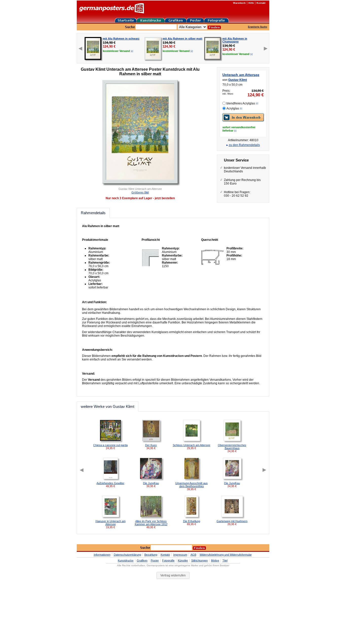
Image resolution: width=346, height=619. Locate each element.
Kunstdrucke (125, 560)
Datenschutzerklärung (127, 554)
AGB (193, 554)
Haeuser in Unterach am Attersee (110, 523)
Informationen (102, 554)
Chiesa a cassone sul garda (110, 445)
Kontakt (261, 3)
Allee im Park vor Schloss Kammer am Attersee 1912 (151, 523)
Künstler (183, 560)
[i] (132, 51)
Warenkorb (239, 3)
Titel (224, 560)
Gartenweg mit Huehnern (232, 521)
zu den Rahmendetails (244, 145)
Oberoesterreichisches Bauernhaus (232, 447)
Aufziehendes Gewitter (110, 483)
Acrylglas (232, 108)
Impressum (180, 554)
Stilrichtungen (199, 560)
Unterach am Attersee (240, 75)
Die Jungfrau (151, 483)
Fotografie (168, 560)
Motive (215, 560)
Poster (155, 560)
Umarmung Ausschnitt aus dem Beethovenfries (191, 485)
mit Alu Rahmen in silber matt (182, 38)
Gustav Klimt (237, 80)
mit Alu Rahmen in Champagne (234, 40)
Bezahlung (150, 554)
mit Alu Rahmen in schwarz (121, 38)
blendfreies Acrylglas (240, 103)
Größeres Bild (140, 192)
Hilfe (251, 3)
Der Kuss (151, 445)
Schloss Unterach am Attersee (191, 445)
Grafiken (142, 560)
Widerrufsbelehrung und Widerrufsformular (226, 554)
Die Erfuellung (191, 521)
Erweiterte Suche (257, 27)
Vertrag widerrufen (173, 575)
